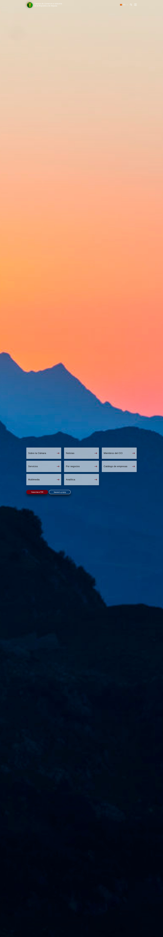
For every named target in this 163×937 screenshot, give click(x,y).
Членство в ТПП (37, 492)
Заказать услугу (60, 492)
